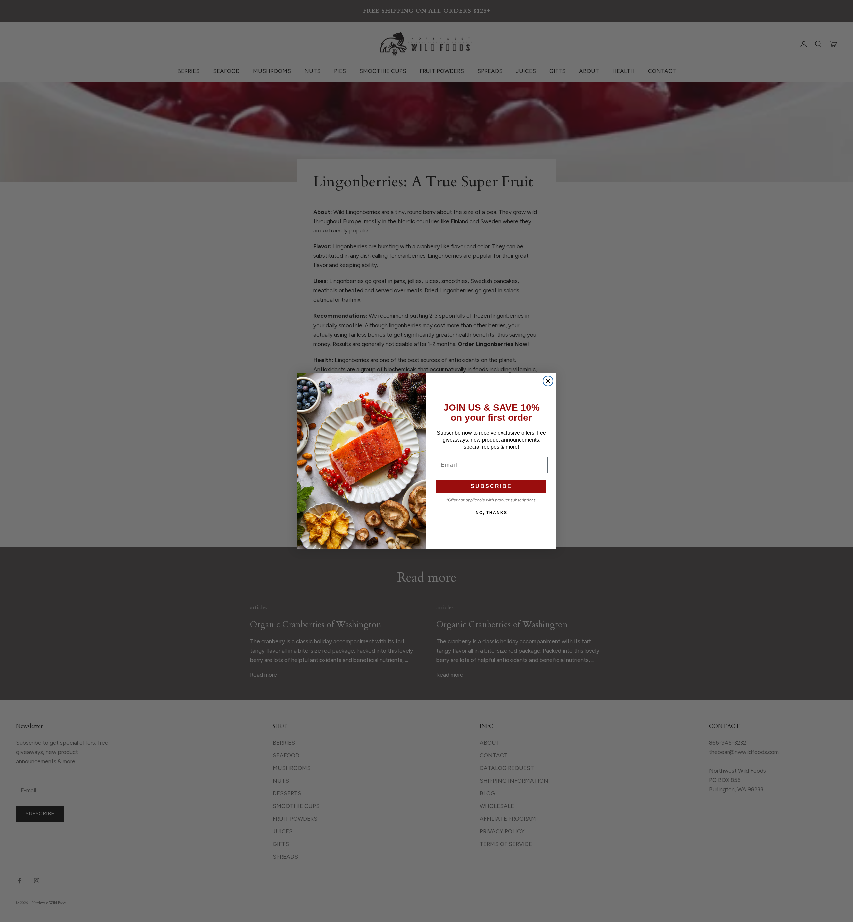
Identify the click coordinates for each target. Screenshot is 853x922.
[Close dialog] (548, 381)
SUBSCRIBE (491, 486)
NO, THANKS (491, 512)
